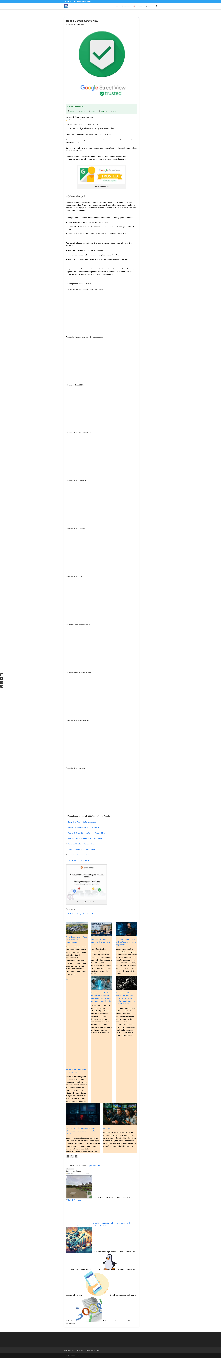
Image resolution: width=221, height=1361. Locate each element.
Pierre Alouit (70, 24)
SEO (117, 6)
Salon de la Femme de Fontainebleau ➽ (83, 822)
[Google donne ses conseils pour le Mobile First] (97, 1295)
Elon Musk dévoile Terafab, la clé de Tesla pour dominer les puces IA (126, 942)
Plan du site (79, 1350)
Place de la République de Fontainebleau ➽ (84, 855)
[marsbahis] (120, 1114)
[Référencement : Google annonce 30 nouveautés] (89, 1321)
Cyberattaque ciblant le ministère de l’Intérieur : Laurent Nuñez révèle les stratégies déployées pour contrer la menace (125, 998)
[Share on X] (72, 1156)
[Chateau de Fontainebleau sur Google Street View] (79, 1197)
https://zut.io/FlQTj (94, 1166)
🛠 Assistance (126, 6)
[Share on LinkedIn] (76, 1156)
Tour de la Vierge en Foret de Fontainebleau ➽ (85, 838)
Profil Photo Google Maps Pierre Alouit (82, 914)
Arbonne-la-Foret (69, 1350)
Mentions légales (90, 1350)
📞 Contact (148, 6)
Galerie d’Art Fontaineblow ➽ (78, 860)
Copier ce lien (70, 1168)
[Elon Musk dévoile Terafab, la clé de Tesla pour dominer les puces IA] (126, 929)
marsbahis (107, 1128)
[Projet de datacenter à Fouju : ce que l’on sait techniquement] (77, 928)
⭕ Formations (137, 6)
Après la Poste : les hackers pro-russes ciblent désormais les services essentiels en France (82, 1130)
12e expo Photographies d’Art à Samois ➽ (83, 827)
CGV (98, 1350)
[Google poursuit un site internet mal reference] (109, 1269)
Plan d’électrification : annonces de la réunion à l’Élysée (100, 942)
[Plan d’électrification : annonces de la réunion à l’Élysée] (101, 929)
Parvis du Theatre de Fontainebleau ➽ (82, 844)
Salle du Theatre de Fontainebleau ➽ (81, 849)
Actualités (81, 24)
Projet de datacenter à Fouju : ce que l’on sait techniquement (76, 939)
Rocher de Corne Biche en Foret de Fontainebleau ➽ (87, 833)
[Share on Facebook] (67, 1156)
